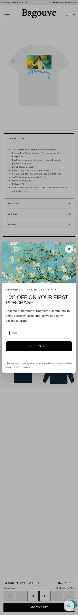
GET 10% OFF (39, 346)
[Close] (69, 249)
